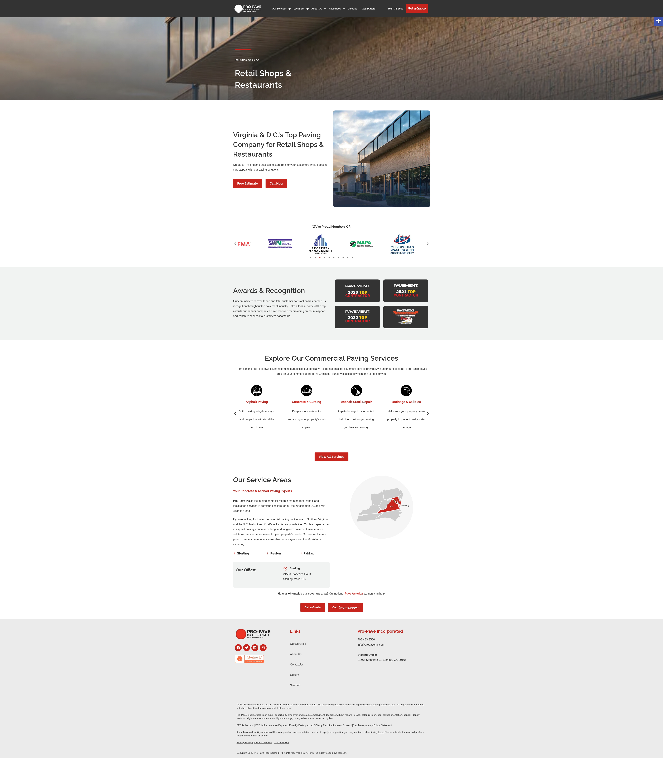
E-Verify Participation (300, 725)
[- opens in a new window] (259, 659)
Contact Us (297, 664)
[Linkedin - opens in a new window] (254, 647)
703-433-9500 (395, 8)
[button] (658, 21)
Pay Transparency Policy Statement (372, 725)
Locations (299, 8)
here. (381, 732)
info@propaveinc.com (371, 644)
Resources (335, 8)
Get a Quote (368, 8)
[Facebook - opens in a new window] (238, 647)
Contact (352, 8)
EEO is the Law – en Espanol (271, 725)
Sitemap (295, 685)
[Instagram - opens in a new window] (263, 647)
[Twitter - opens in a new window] (246, 647)
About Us (316, 8)
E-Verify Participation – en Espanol (333, 725)
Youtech (342, 752)
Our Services (279, 8)
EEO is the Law (245, 725)
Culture (294, 674)
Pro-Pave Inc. (242, 500)
